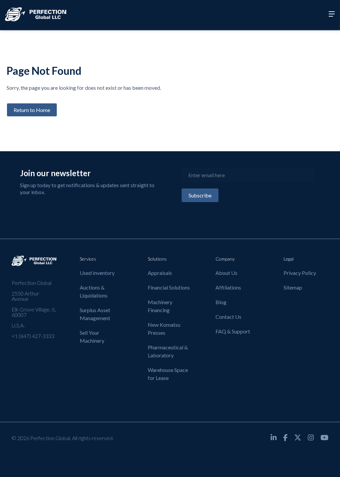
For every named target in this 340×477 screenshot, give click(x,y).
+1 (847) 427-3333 (33, 336)
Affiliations (228, 287)
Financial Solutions (169, 287)
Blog (220, 302)
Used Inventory (97, 273)
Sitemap (293, 287)
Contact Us (228, 316)
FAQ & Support (232, 331)
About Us (226, 273)
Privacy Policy (300, 273)
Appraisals (160, 273)
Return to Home (32, 110)
